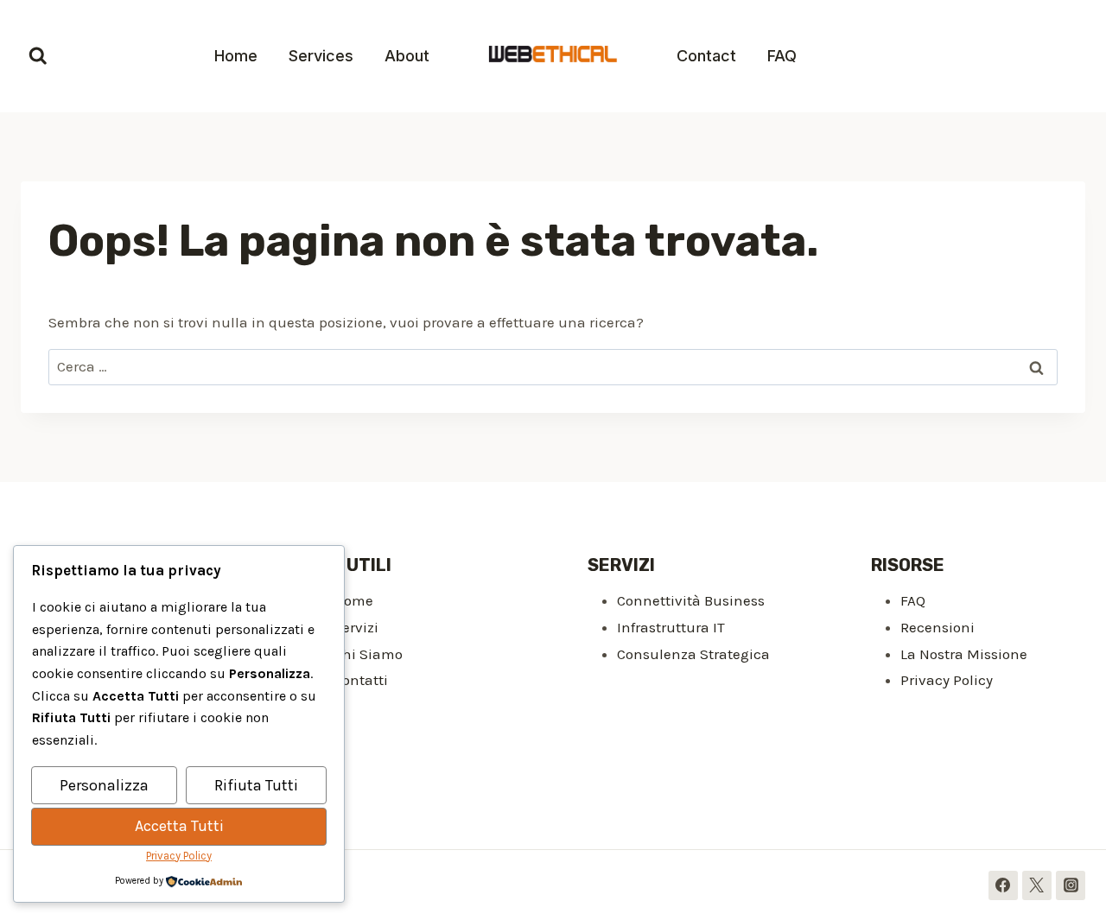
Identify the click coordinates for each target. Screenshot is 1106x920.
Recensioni (937, 627)
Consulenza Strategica (693, 654)
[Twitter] (1037, 885)
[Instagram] (1070, 885)
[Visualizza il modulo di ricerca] (38, 56)
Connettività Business (691, 600)
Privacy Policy (946, 679)
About (407, 56)
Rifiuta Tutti (256, 785)
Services (321, 56)
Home (235, 56)
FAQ (782, 56)
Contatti (361, 679)
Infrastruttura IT (671, 627)
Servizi (356, 627)
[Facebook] (1003, 885)
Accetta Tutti (179, 825)
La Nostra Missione (963, 654)
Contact (706, 56)
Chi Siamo (368, 654)
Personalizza (104, 785)
